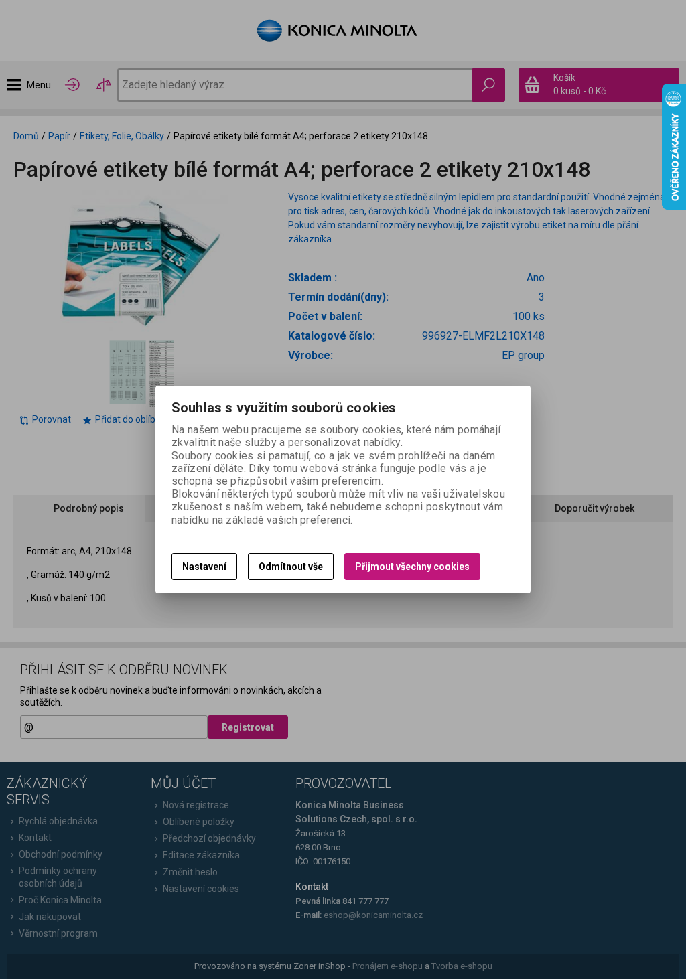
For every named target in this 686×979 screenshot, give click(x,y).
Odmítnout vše (291, 566)
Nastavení (204, 566)
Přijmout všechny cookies (412, 566)
